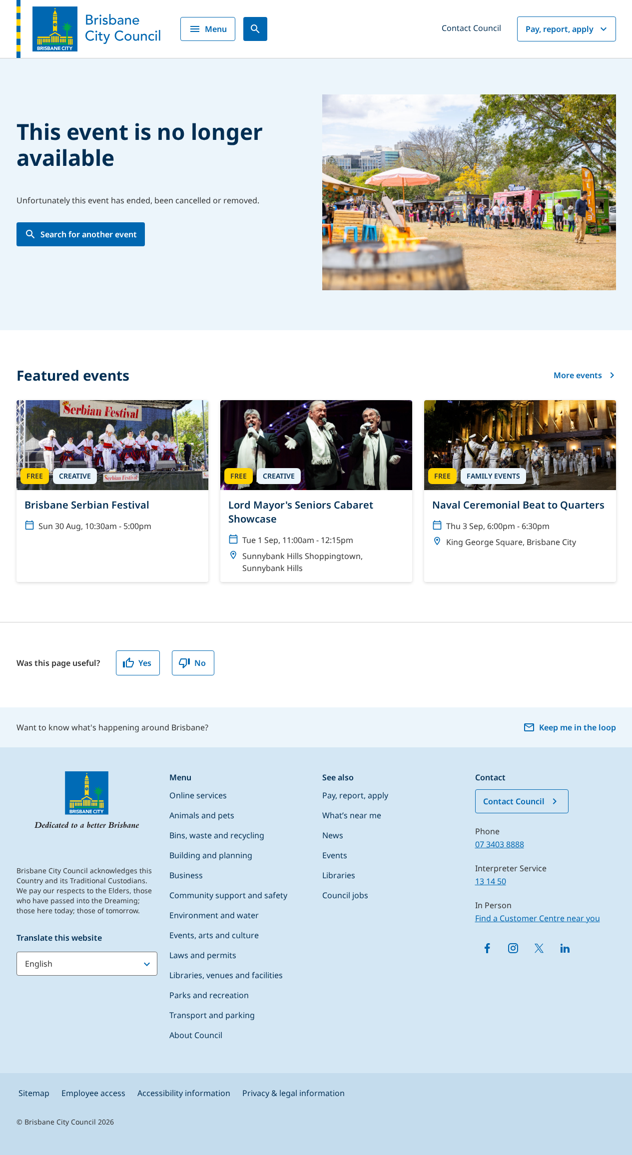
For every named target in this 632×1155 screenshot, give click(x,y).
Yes (144, 662)
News (332, 835)
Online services (198, 795)
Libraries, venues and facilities (226, 975)
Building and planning (210, 855)
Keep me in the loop (577, 727)
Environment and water (214, 915)
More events (578, 375)
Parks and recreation (209, 995)
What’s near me (351, 815)
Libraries (338, 875)
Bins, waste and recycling (216, 835)
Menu (216, 28)
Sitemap (33, 1093)
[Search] (255, 29)
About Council (195, 1035)
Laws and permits (202, 955)
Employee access (93, 1093)
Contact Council (471, 27)
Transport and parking (212, 1015)
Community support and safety (228, 895)
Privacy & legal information (293, 1093)
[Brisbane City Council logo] (88, 29)
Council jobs (345, 895)
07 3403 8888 (499, 844)
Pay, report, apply (560, 28)
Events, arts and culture (214, 935)
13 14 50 (490, 881)
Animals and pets (201, 815)
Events (334, 855)
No (200, 662)
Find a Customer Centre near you (537, 918)
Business (186, 875)
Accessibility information (183, 1093)
